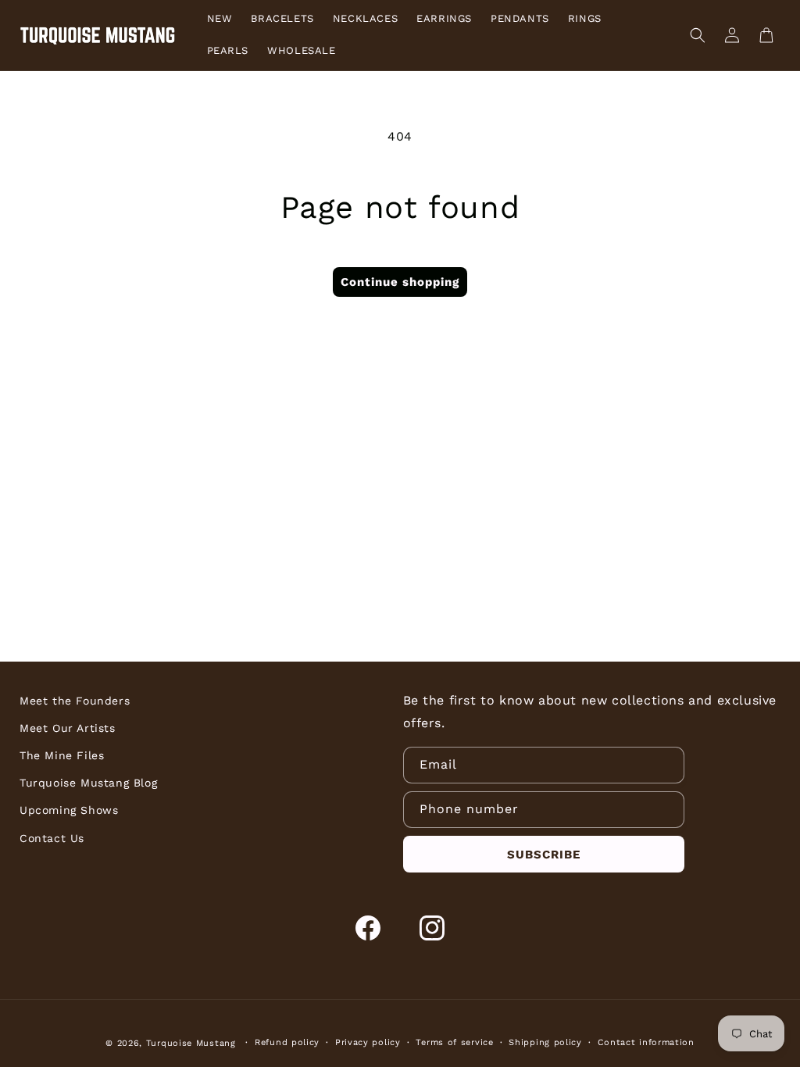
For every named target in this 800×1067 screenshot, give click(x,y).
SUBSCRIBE (543, 855)
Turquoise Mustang (191, 1043)
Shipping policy (545, 1042)
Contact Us (52, 838)
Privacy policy (368, 1042)
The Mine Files (62, 755)
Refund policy (287, 1042)
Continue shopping (400, 282)
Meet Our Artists (68, 728)
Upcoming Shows (69, 810)
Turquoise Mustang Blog (88, 782)
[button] (697, 35)
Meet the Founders (75, 700)
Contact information (646, 1042)
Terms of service (454, 1042)
